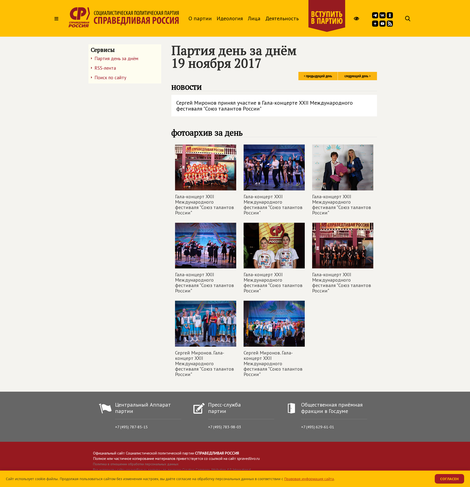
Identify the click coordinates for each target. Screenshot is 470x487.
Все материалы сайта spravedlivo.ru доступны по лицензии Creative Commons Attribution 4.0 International (172, 469)
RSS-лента (105, 68)
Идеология (230, 18)
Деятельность (282, 18)
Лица (254, 18)
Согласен (449, 478)
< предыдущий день (318, 76)
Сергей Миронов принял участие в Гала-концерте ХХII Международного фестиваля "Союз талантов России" (264, 105)
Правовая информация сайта (309, 478)
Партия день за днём (116, 58)
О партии (200, 18)
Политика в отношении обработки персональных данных (135, 464)
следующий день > (357, 76)
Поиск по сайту (110, 77)
